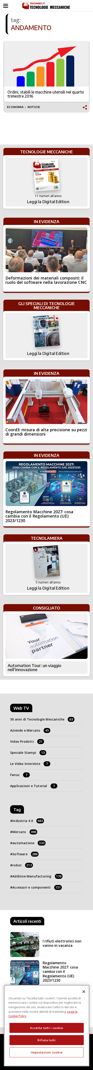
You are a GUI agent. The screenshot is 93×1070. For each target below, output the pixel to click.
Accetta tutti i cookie (46, 1028)
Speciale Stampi (27, 752)
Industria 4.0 (27, 821)
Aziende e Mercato (29, 730)
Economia (15, 107)
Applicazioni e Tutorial (32, 786)
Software (24, 854)
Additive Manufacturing (36, 876)
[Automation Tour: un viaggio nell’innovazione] (46, 636)
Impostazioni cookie (46, 1052)
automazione (28, 843)
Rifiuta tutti (46, 1040)
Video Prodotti (26, 741)
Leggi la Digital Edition (48, 201)
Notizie (34, 107)
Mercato (24, 832)
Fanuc (18, 775)
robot (22, 865)
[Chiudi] (84, 992)
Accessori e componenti (36, 887)
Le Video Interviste (29, 764)
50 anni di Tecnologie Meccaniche (41, 719)
